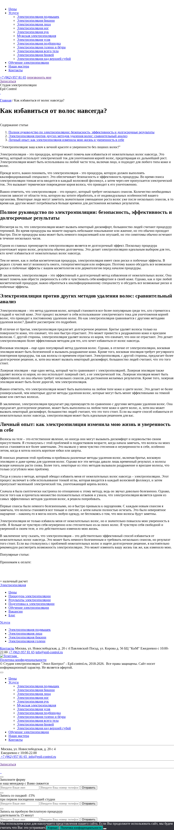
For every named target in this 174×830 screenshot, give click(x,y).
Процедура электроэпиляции (29, 596)
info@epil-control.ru (49, 652)
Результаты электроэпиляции (29, 600)
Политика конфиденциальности (23, 660)
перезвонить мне (39, 77)
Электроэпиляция (13, 585)
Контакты (15, 70)
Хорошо (53, 827)
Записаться (8, 81)
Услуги (13, 13)
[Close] (1, 672)
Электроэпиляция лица (34, 24)
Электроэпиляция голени (26, 641)
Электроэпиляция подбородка (39, 43)
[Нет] (105, 828)
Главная (5, 100)
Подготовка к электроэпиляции (31, 604)
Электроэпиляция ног (33, 28)
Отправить (88, 787)
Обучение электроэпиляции (28, 62)
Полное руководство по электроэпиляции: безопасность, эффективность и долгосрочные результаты (81, 132)
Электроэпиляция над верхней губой (44, 59)
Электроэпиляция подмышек (38, 16)
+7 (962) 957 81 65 (13, 77)
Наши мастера (18, 66)
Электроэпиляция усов (33, 39)
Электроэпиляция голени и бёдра (41, 47)
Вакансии (15, 611)
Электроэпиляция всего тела (38, 51)
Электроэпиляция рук (33, 32)
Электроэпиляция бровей (35, 55)
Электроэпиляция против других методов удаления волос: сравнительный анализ (67, 136)
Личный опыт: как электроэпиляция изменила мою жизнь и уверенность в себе (66, 140)
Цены (12, 9)
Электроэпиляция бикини (36, 20)
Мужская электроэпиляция (36, 36)
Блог (11, 615)
